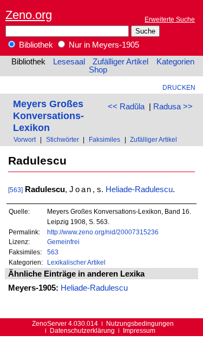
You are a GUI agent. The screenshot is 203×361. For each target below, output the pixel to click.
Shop (98, 69)
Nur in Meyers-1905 (103, 45)
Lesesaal (69, 61)
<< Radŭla (126, 106)
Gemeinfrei (63, 241)
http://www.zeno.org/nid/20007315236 (103, 231)
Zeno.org (28, 15)
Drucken (178, 87)
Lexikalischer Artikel (76, 262)
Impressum (139, 330)
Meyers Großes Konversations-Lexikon (48, 115)
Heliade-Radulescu (139, 189)
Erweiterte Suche (170, 19)
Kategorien (175, 61)
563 (52, 251)
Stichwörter (62, 139)
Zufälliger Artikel (120, 61)
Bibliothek (35, 45)
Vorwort (25, 139)
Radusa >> (173, 106)
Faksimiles (104, 139)
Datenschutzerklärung (82, 330)
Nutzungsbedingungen (140, 323)
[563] (15, 189)
